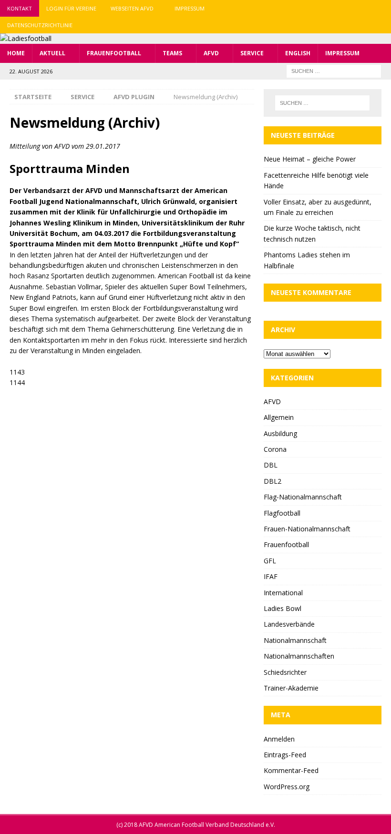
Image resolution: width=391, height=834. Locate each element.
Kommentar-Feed (291, 770)
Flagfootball (282, 513)
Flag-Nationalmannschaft (303, 496)
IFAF (271, 576)
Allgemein (279, 417)
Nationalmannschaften (299, 656)
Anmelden (279, 738)
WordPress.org (286, 786)
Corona (275, 449)
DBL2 (272, 481)
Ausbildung (280, 433)
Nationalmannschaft (295, 640)
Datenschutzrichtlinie (39, 25)
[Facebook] (345, 8)
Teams (172, 53)
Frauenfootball (114, 53)
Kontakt (19, 8)
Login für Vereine (71, 8)
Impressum (190, 8)
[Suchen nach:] (333, 70)
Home (16, 53)
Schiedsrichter (285, 672)
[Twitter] (364, 8)
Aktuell (52, 53)
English (297, 53)
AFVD (211, 53)
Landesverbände (289, 624)
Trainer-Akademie (291, 687)
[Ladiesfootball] (25, 38)
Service (252, 53)
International (283, 592)
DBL (271, 464)
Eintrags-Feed (285, 754)
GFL (270, 560)
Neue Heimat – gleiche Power (310, 158)
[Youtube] (382, 8)
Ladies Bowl (282, 608)
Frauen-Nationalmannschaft (307, 528)
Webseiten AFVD (132, 8)
